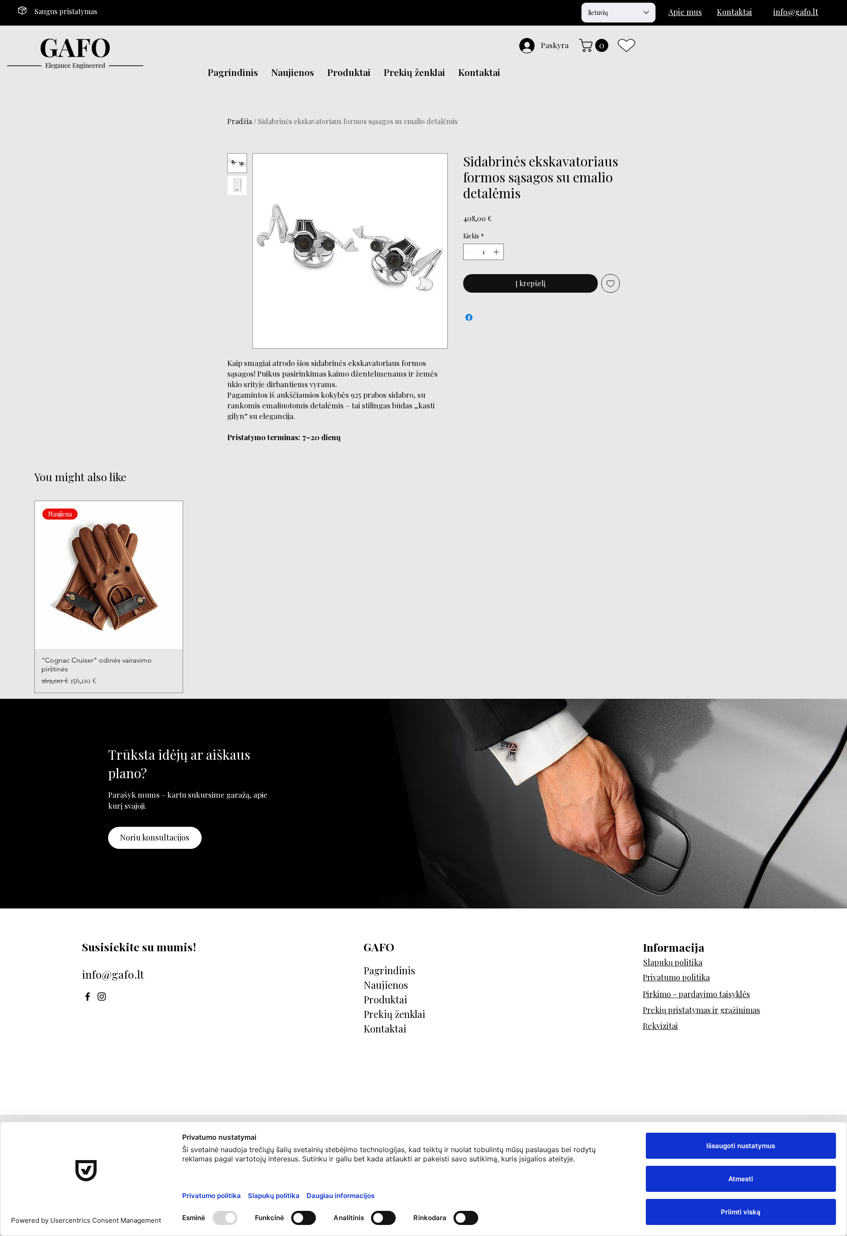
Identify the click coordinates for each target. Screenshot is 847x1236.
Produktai (385, 999)
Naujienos (386, 984)
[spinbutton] (483, 252)
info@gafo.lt (113, 974)
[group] (423, 596)
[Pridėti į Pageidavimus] (610, 283)
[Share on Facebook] (469, 317)
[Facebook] (87, 996)
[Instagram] (101, 996)
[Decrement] (470, 252)
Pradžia (239, 121)
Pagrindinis (389, 970)
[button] (595, 45)
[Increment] (496, 252)
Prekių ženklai (394, 1014)
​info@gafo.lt (795, 12)
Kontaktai (385, 1028)
